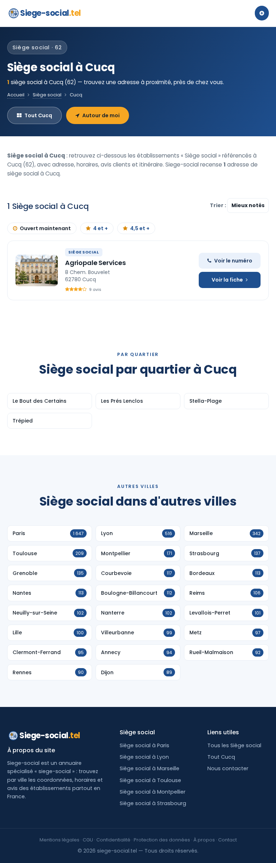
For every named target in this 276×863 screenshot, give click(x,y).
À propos (204, 839)
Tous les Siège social (234, 745)
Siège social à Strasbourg (153, 803)
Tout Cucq (38, 115)
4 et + (100, 228)
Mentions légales (59, 839)
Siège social (47, 94)
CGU (88, 839)
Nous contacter (227, 768)
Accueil (15, 94)
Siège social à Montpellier (152, 791)
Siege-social (50, 13)
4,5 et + (140, 228)
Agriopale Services (95, 262)
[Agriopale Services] (36, 270)
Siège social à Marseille (149, 768)
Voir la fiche (227, 279)
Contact (227, 839)
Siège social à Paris (144, 745)
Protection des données (162, 839)
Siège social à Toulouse (150, 780)
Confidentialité (113, 839)
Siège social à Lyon (144, 757)
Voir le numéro (233, 260)
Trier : (218, 205)
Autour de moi (101, 115)
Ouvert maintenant (45, 228)
